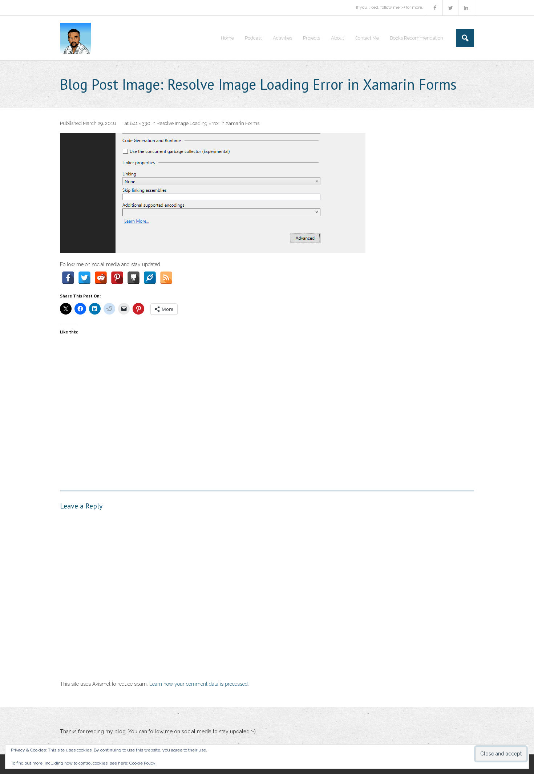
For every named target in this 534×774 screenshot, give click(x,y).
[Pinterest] (117, 277)
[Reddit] (100, 277)
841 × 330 (140, 123)
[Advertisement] (267, 410)
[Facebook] (68, 277)
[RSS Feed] (166, 277)
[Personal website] (149, 277)
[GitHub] (133, 277)
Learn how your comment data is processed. (199, 684)
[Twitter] (84, 277)
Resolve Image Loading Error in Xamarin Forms (208, 123)
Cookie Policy (142, 763)
